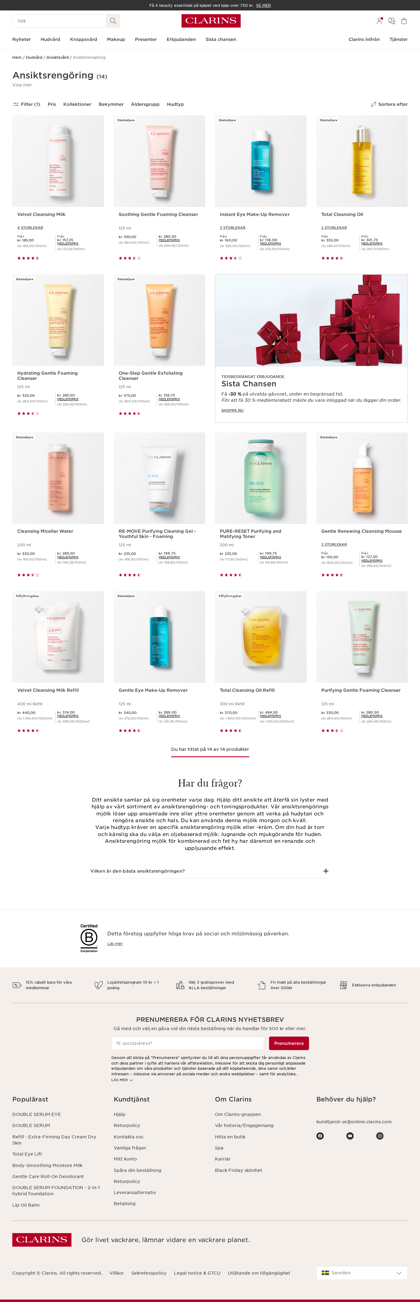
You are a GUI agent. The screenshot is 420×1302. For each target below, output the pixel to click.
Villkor (116, 1273)
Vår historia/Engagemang (244, 1125)
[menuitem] (379, 21)
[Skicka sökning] (113, 21)
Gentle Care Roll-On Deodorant (48, 1176)
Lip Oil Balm (26, 1205)
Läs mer (115, 943)
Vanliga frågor (130, 1147)
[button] (22, 85)
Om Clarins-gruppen (238, 1114)
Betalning (125, 1203)
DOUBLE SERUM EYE (36, 1114)
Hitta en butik (230, 1136)
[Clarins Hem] (211, 21)
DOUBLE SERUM (31, 1125)
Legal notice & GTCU (197, 1273)
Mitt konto (125, 1159)
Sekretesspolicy (149, 1273)
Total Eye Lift (27, 1154)
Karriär (223, 1159)
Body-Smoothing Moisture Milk (47, 1165)
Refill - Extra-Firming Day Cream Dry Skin (54, 1139)
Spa (219, 1147)
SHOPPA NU (232, 410)
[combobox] (362, 1273)
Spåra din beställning (137, 1170)
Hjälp (119, 1114)
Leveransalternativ (135, 1192)
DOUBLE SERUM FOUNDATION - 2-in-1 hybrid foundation (56, 1190)
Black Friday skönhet (238, 1170)
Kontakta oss (128, 1136)
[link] (311, 348)
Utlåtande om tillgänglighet (259, 1273)
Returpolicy (127, 1125)
